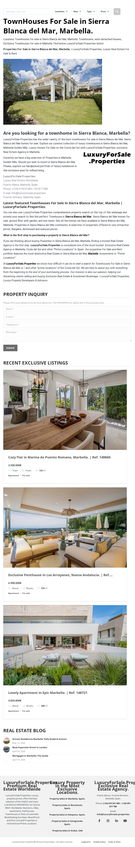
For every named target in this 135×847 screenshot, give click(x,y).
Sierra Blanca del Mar (78, 216)
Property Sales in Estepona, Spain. (67, 814)
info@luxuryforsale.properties (113, 814)
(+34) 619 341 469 (111, 803)
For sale (26, 475)
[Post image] (6, 740)
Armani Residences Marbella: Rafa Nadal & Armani (39, 738)
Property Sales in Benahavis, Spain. (67, 807)
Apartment (13, 475)
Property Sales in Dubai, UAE (67, 830)
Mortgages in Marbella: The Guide (30, 755)
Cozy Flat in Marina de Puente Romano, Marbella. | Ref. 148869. (59, 457)
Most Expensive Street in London (29, 747)
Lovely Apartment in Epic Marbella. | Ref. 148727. (48, 692)
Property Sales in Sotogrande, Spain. (67, 823)
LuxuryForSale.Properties (21, 263)
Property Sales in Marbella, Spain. (67, 798)
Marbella (93, 253)
